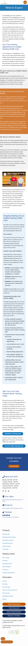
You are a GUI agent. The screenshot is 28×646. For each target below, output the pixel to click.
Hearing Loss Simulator (14, 615)
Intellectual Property (7, 596)
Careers (4, 581)
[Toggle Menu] (25, 2)
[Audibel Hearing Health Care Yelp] (6, 491)
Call (3, 638)
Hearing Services (7, 563)
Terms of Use (6, 593)
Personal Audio (6, 546)
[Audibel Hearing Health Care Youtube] (8, 491)
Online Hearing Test (14, 608)
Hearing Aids (5, 534)
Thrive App (5, 549)
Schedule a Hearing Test (13, 433)
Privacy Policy (6, 587)
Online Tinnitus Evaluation (14, 611)
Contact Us (5, 569)
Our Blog (4, 584)
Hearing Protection (7, 543)
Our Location (5, 557)
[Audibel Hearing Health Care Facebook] (3, 491)
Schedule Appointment (8, 572)
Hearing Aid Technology (9, 537)
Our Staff (4, 560)
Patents (4, 599)
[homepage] (4, 2)
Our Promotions (6, 566)
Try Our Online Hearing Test (14, 446)
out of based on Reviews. (10, 514)
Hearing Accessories (8, 540)
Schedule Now (14, 466)
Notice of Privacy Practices (9, 590)
